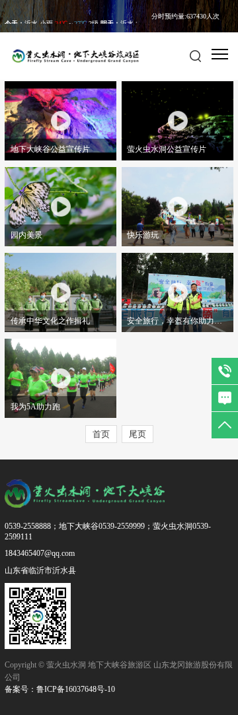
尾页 (137, 434)
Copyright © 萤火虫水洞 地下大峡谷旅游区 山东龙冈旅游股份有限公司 (119, 671)
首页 (101, 434)
